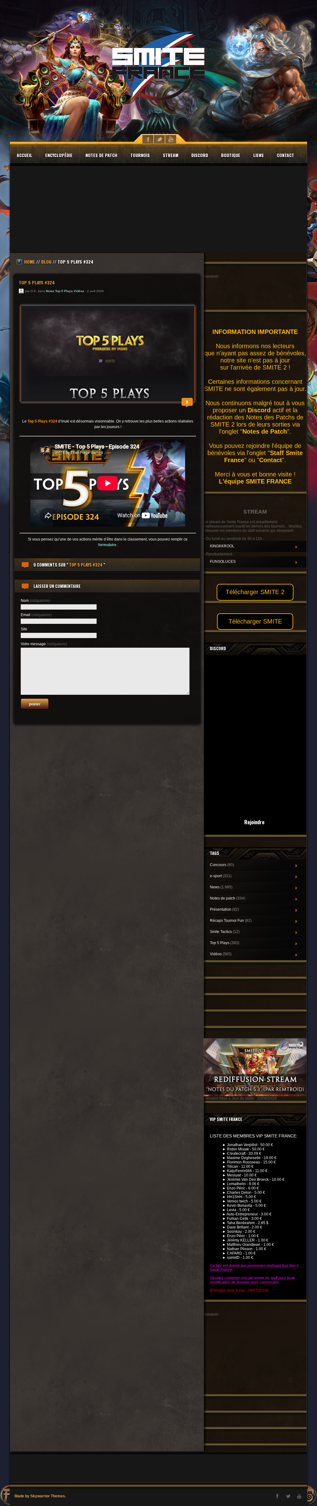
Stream (170, 155)
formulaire (107, 545)
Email (36, 615)
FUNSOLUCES (223, 561)
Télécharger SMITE (255, 621)
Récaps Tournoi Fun (231, 920)
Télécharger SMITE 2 (255, 592)
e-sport (221, 876)
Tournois (140, 155)
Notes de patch (101, 155)
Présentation (224, 909)
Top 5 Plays (64, 291)
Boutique (230, 155)
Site (24, 629)
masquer (211, 276)
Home (29, 261)
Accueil (24, 155)
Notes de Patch (264, 431)
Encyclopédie (58, 155)
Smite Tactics (225, 932)
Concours (222, 865)
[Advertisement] (158, 209)
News (50, 291)
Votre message (44, 644)
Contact (285, 155)
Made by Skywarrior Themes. (40, 1496)
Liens (258, 155)
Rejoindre (254, 822)
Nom (35, 600)
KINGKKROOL (222, 546)
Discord (199, 155)
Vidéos (79, 291)
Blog (46, 261)
